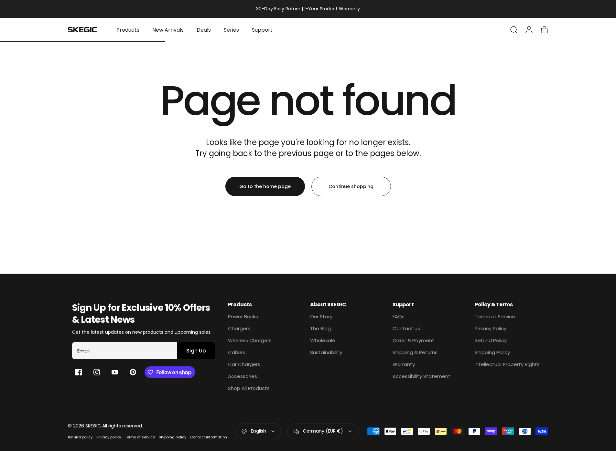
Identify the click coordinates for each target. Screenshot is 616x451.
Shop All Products (249, 388)
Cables (236, 352)
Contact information (208, 437)
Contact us (406, 328)
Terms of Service (495, 316)
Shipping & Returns (415, 352)
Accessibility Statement (421, 376)
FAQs (399, 316)
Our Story (321, 316)
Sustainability (326, 352)
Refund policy (80, 437)
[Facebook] (78, 372)
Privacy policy (108, 437)
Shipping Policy (492, 352)
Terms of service (140, 437)
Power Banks (243, 316)
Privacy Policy (490, 328)
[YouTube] (114, 372)
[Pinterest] (132, 372)
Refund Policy (491, 340)
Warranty (404, 364)
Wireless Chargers (250, 340)
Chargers (239, 328)
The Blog (320, 328)
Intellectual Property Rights (507, 364)
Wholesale (322, 340)
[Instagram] (96, 372)
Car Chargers (244, 364)
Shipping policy (172, 437)
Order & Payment (413, 340)
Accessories (242, 376)
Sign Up (196, 350)
